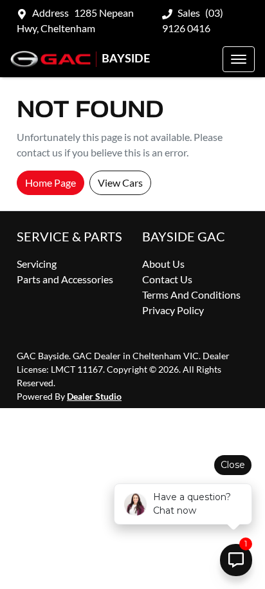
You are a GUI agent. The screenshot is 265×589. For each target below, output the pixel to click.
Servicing (37, 263)
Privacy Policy (173, 310)
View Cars (120, 182)
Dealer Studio (94, 396)
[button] (239, 59)
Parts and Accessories (65, 279)
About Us (163, 263)
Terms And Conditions (191, 294)
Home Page (50, 182)
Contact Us (167, 279)
